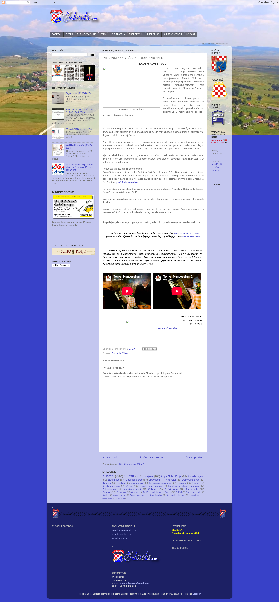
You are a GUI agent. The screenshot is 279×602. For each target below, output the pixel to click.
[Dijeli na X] (149, 349)
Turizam (181, 483)
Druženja (116, 353)
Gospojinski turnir (138, 495)
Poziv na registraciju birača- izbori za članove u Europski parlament (80, 167)
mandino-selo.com (121, 534)
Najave (149, 476)
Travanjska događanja (160, 483)
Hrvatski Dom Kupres (150, 486)
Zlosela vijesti (196, 476)
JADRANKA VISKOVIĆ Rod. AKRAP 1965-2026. (80, 110)
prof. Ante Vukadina (127, 182)
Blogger (197, 594)
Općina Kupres (134, 479)
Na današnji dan (111, 486)
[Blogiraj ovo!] (146, 349)
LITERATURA (153, 34)
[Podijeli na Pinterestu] (155, 349)
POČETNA (56, 34)
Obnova (134, 492)
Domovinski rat (190, 479)
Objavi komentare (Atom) (131, 464)
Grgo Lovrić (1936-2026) (78, 93)
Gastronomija (107, 498)
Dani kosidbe (192, 489)
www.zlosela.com (190, 236)
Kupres (108, 476)
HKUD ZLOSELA (117, 34)
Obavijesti (154, 479)
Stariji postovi (195, 457)
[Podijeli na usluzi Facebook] (152, 349)
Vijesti (125, 353)
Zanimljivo (113, 479)
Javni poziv (137, 483)
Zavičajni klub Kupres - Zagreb (157, 492)
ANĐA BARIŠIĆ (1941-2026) (80, 129)
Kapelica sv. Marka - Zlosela (183, 486)
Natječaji (171, 479)
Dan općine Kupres (175, 495)
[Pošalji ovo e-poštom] (143, 349)
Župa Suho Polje (171, 476)
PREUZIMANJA (136, 34)
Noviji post (109, 457)
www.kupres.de (120, 538)
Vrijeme (195, 483)
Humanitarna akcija (132, 489)
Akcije (129, 486)
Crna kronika (156, 495)
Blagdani (106, 483)
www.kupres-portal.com (124, 530)
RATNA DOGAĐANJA (86, 34)
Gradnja (106, 492)
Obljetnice (153, 489)
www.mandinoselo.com (186, 233)
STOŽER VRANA (215, 169)
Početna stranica (151, 457)
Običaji (179, 492)
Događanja (121, 492)
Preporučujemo (195, 495)
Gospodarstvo (119, 495)
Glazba (105, 495)
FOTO (103, 34)
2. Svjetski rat (172, 489)
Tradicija (121, 483)
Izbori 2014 (120, 498)
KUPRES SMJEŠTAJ (173, 34)
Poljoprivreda (109, 489)
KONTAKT (190, 34)
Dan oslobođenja (193, 492)
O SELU (69, 34)
